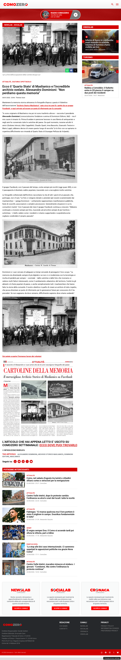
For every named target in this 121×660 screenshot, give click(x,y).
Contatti (63, 629)
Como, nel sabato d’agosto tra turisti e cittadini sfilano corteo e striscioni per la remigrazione (49, 479)
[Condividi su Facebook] (71, 70)
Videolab (84, 634)
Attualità (6, 82)
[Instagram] (23, 461)
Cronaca (84, 631)
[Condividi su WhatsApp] (67, 70)
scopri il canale (21, 608)
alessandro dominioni (27, 454)
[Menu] (117, 4)
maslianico (15, 456)
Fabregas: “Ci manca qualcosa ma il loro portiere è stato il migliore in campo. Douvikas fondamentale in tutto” (50, 514)
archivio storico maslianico (50, 454)
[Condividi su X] (75, 70)
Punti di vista (32, 544)
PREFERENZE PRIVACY (109, 631)
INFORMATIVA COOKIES (110, 628)
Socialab (18, 25)
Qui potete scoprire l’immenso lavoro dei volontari (21, 356)
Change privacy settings (112, 658)
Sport (29, 528)
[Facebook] (19, 461)
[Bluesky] (31, 461)
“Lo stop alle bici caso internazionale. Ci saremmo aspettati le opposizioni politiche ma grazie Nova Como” (50, 549)
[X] (27, 461)
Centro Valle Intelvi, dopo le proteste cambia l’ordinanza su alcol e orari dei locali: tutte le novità (51, 496)
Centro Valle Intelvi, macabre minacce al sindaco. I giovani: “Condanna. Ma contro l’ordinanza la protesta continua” (51, 566)
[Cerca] (112, 4)
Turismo (96, 85)
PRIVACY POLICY (107, 626)
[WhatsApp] (15, 461)
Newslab (8, 25)
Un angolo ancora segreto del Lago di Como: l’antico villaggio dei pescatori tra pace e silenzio (99, 90)
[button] (60, 14)
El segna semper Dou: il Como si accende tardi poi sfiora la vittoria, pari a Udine (50, 531)
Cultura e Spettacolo (21, 82)
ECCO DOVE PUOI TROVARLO (58, 445)
